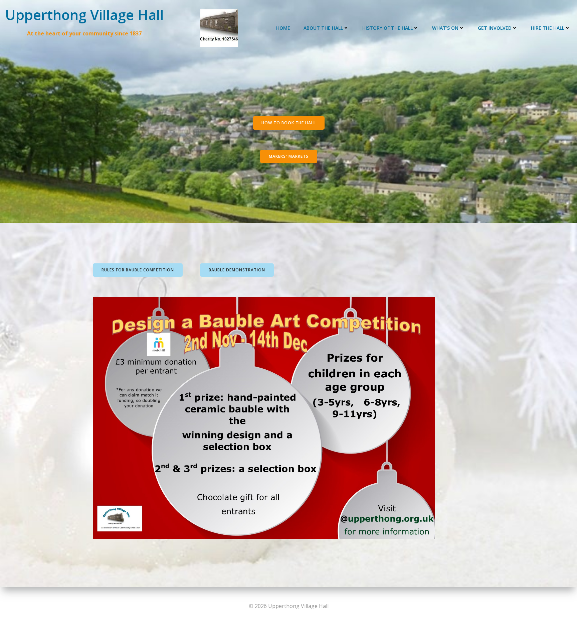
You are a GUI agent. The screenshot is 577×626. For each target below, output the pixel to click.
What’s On (445, 28)
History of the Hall (387, 28)
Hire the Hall (547, 28)
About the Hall (323, 28)
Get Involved (495, 28)
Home (283, 28)
